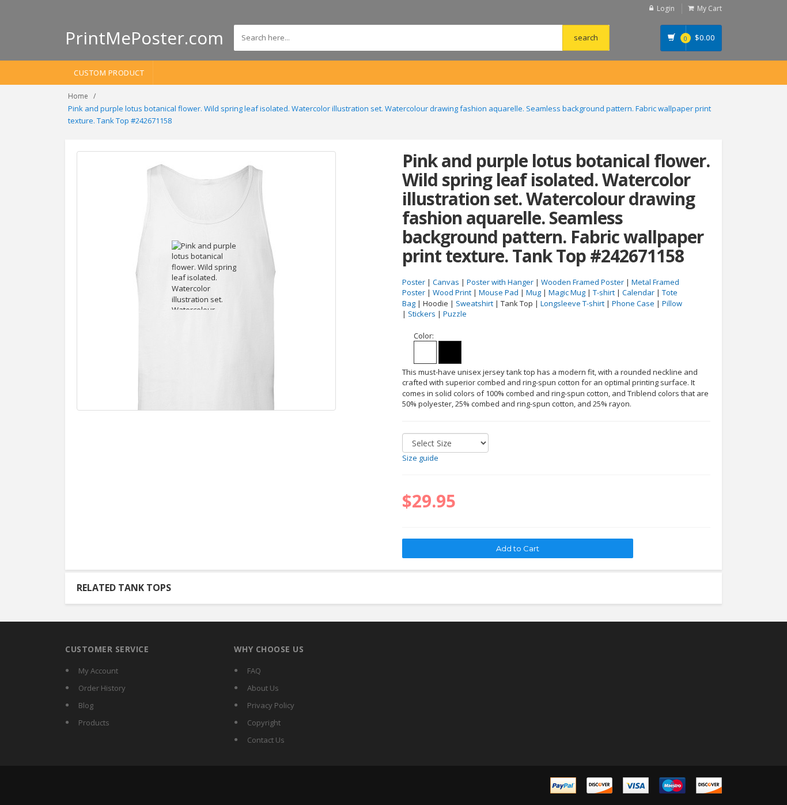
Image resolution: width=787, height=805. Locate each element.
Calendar (638, 292)
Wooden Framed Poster (582, 282)
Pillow (672, 303)
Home (78, 96)
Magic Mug (566, 292)
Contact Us (266, 740)
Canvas (446, 282)
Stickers (422, 314)
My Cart (709, 8)
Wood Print (452, 292)
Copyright (264, 722)
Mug (533, 292)
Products (93, 722)
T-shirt (604, 292)
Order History (102, 688)
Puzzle (455, 314)
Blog (85, 705)
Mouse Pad (499, 292)
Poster (413, 282)
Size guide (420, 458)
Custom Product (109, 72)
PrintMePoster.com (144, 38)
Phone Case (633, 303)
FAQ (254, 670)
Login (666, 8)
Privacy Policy (270, 705)
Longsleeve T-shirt (572, 303)
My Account (98, 670)
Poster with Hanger (500, 282)
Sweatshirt (474, 303)
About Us (263, 688)
